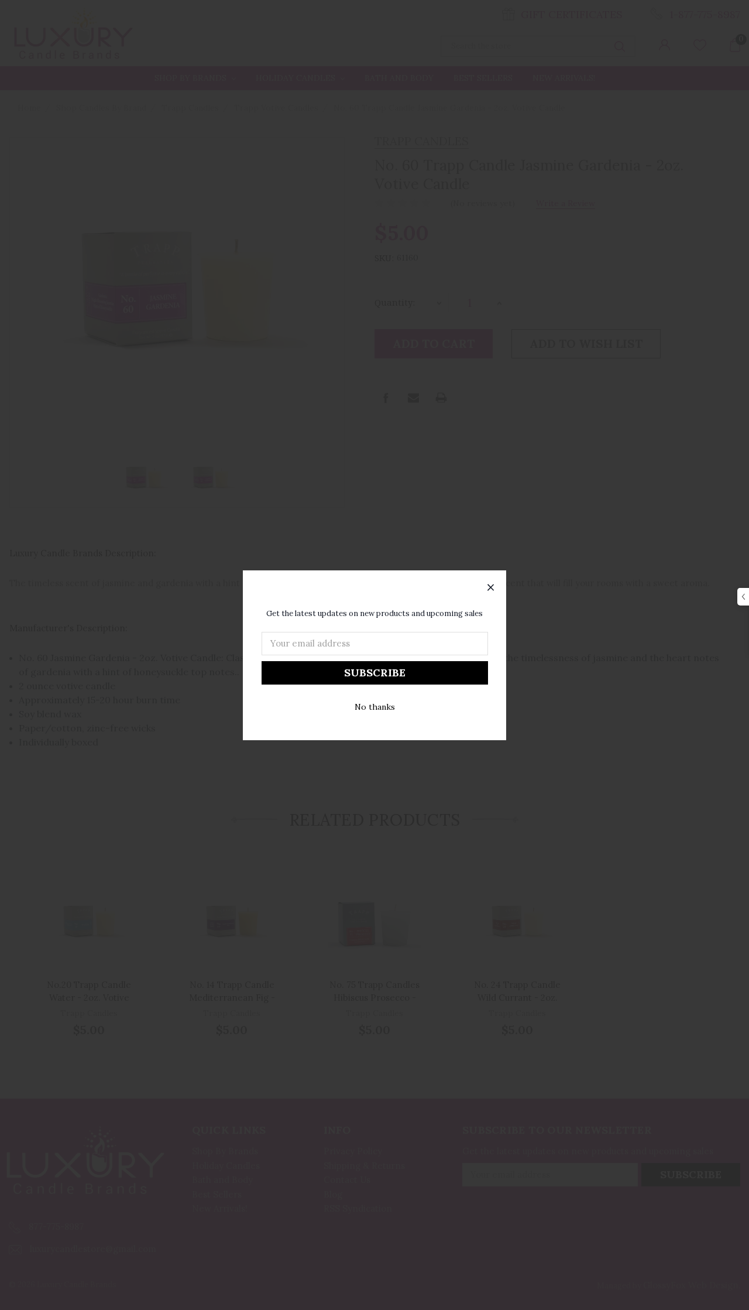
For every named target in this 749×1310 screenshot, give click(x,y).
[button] (491, 588)
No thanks (375, 707)
